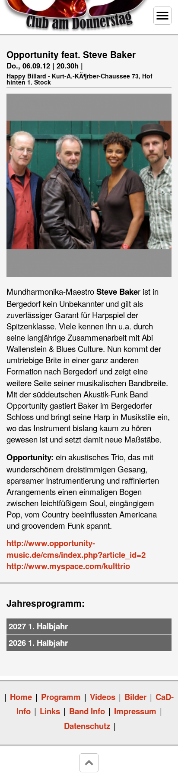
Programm (61, 697)
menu (162, 15)
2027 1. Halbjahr (38, 626)
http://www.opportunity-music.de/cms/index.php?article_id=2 (76, 548)
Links (50, 711)
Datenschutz (87, 726)
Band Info (87, 711)
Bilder (135, 697)
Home (21, 697)
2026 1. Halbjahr (38, 642)
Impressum (135, 711)
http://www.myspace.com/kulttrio (68, 566)
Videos (102, 697)
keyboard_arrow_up (89, 763)
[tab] (89, 626)
